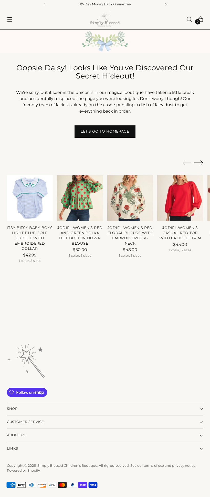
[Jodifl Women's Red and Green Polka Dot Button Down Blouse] (80, 198)
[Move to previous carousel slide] (187, 162)
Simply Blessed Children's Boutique (67, 466)
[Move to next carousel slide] (198, 162)
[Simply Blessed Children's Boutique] (105, 19)
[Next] (165, 4)
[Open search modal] (189, 19)
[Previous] (44, 4)
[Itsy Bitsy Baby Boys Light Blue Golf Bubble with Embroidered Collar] (30, 198)
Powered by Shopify (23, 470)
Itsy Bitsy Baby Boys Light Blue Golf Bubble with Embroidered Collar (30, 238)
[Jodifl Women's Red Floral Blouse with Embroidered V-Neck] (130, 198)
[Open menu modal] (9, 19)
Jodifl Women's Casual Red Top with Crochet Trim (180, 233)
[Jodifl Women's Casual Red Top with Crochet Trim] (180, 198)
